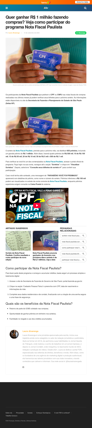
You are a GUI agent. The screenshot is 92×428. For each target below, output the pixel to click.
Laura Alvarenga (14, 33)
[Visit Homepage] (46, 8)
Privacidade (20, 413)
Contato (30, 413)
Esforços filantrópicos (43, 413)
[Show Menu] (7, 7)
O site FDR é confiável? (62, 413)
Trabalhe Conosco (11, 416)
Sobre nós (9, 413)
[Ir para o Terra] (46, 2)
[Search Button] (85, 7)
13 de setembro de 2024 (31, 33)
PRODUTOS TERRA (82, 2)
